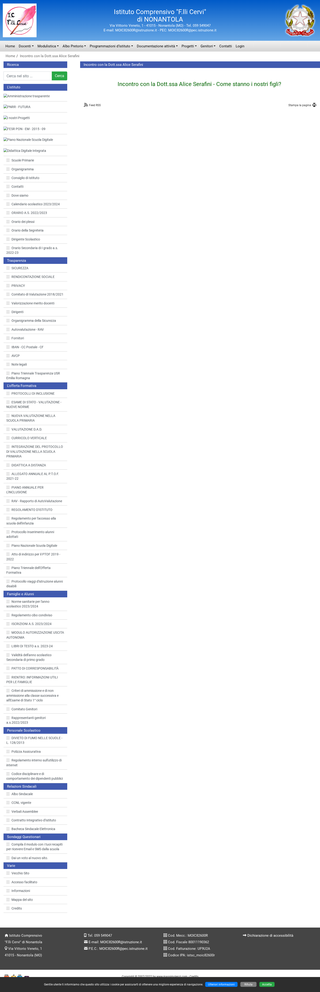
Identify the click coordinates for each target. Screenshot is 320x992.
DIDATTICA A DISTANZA (28, 465)
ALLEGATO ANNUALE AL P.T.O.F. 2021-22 (32, 476)
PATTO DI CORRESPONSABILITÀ (35, 668)
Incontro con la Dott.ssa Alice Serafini (49, 56)
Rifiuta (248, 984)
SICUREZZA (19, 268)
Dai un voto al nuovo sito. (29, 858)
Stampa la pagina (299, 105)
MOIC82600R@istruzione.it (121, 942)
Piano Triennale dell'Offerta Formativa (28, 570)
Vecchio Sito (20, 873)
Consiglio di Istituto (25, 178)
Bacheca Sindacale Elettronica (33, 829)
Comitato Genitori (24, 709)
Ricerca (13, 65)
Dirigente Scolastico (25, 239)
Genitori (207, 46)
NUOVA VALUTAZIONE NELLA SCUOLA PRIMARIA (30, 418)
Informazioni (20, 891)
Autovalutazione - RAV (27, 329)
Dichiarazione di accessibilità (270, 935)
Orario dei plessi (22, 222)
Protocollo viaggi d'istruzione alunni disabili (34, 584)
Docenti (25, 46)
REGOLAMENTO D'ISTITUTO (31, 510)
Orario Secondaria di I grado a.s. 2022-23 (32, 250)
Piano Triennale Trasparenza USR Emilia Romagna (33, 375)
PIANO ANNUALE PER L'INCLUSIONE (25, 490)
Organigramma (22, 169)
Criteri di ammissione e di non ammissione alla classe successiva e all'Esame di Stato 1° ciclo (32, 695)
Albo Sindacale (22, 794)
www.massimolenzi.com (171, 976)
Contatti (225, 46)
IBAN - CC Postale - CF (27, 347)
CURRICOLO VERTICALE (29, 438)
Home (10, 46)
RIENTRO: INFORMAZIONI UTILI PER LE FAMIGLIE (32, 679)
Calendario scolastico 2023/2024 (35, 204)
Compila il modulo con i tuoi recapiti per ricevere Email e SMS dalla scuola (34, 846)
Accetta (267, 984)
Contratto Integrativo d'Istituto (33, 820)
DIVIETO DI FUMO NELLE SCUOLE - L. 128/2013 (34, 740)
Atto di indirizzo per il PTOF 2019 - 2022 (33, 556)
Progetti (188, 46)
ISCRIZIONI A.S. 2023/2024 (31, 624)
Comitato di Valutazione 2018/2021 (37, 294)
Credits (16, 908)
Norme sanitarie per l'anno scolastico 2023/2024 (27, 604)
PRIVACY (18, 286)
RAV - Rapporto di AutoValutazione (36, 501)
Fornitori (17, 338)
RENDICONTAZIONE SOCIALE (33, 277)
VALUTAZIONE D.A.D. (26, 429)
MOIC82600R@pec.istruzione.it (123, 949)
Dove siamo (19, 195)
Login (240, 46)
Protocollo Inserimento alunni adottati (30, 534)
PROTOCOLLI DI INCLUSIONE (33, 393)
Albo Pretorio (73, 46)
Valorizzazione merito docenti (32, 303)
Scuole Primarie (22, 160)
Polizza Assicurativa (26, 751)
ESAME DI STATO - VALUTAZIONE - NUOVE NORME (33, 404)
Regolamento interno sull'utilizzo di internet (34, 762)
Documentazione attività (156, 46)
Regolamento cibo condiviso (31, 615)
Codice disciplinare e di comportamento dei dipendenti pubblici (34, 776)
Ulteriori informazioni (221, 984)
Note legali (19, 364)
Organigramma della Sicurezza (33, 320)
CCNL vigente (21, 803)
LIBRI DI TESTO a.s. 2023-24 (32, 646)
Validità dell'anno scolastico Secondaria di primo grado (29, 657)
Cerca (59, 76)
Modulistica (46, 46)
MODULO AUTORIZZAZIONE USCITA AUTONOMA (35, 635)
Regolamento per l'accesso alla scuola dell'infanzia (31, 521)
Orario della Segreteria (27, 230)
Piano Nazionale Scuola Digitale (34, 545)
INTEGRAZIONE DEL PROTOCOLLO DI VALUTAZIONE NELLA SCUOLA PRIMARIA (34, 451)
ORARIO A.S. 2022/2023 (29, 213)
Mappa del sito (22, 900)
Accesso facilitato (24, 882)
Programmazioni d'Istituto (110, 46)
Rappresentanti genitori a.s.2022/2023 (26, 720)
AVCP (15, 356)
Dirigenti (17, 312)
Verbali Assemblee (24, 811)
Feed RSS (95, 105)
